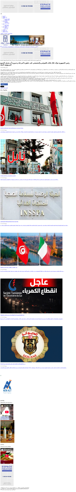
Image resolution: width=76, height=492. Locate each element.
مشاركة (3, 84)
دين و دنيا (6, 28)
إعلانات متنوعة (19, 46)
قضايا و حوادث (8, 46)
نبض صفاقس (34, 46)
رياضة (3, 23)
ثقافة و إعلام (4, 26)
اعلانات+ (15, 46)
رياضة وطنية (7, 25)
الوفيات (3, 29)
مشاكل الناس (7, 22)
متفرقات (6, 21)
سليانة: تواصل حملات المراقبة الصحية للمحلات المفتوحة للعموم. (9, 221)
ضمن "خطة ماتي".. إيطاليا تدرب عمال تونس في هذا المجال (8, 267)
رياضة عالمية (7, 24)
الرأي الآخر (6, 27)
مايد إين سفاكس (5, 31)
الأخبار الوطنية (29, 46)
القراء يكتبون (4, 30)
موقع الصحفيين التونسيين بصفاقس (6, 33)
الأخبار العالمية (24, 46)
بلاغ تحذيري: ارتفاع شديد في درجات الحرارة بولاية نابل (8, 175)
